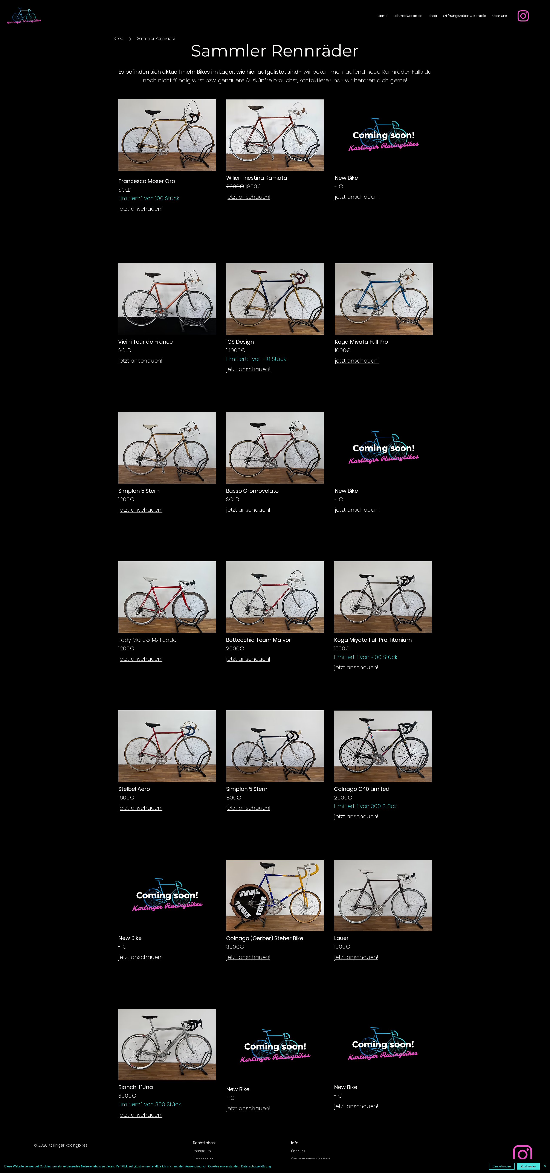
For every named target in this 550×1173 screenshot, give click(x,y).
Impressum (202, 1151)
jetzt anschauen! (248, 197)
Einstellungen (502, 1166)
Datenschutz (203, 1159)
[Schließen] (544, 1166)
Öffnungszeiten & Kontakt (310, 1159)
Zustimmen (528, 1166)
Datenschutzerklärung (256, 1166)
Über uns (298, 1151)
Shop (118, 38)
